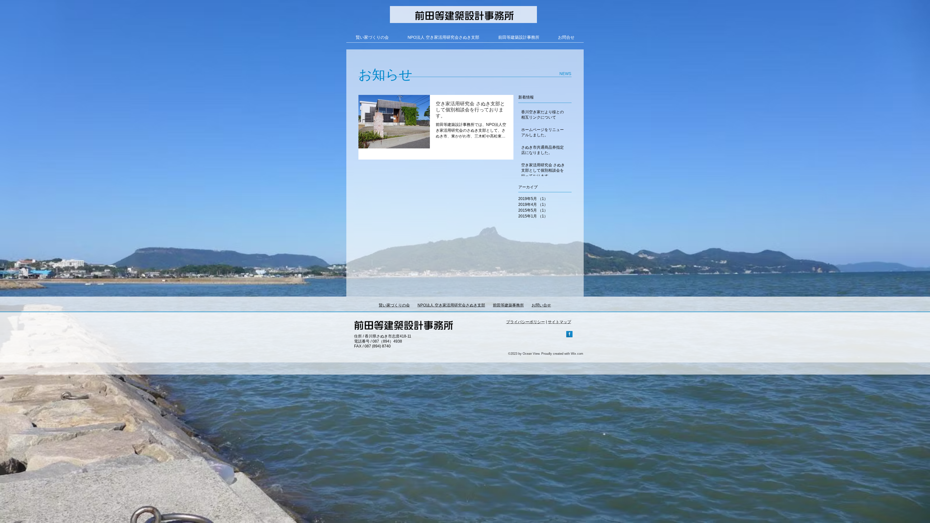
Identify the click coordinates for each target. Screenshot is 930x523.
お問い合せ (541, 305)
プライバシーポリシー (525, 322)
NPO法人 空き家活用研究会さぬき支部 (451, 305)
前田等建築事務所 (508, 305)
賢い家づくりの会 (394, 305)
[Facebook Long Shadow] (569, 334)
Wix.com (577, 353)
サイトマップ (559, 322)
